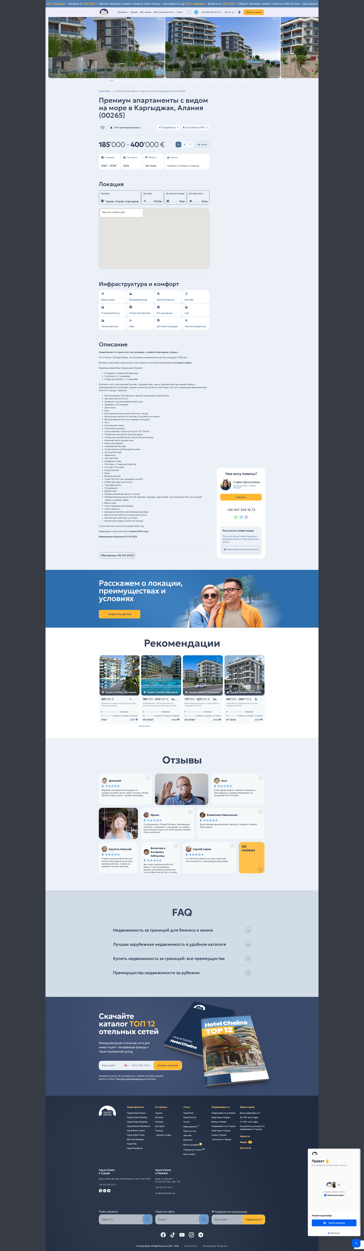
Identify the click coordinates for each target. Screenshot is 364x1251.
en (229, 12)
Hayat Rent (188, 1113)
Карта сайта (189, 1154)
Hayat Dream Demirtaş (137, 1117)
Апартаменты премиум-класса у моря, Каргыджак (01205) (242, 704)
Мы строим (145, 12)
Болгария (159, 1126)
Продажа (122, 12)
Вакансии (187, 1140)
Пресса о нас (189, 1131)
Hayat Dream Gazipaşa (137, 1122)
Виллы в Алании (219, 1122)
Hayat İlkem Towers (136, 1130)
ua (226, 12)
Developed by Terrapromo (215, 1246)
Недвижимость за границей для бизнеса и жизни (163, 930)
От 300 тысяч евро (249, 1122)
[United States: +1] (126, 1065)
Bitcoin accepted (191, 1145)
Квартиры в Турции (221, 1130)
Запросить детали (119, 614)
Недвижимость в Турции (223, 1126)
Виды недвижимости (250, 1113)
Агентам (187, 1135)
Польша (159, 1130)
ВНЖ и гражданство (163, 12)
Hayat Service (189, 1117)
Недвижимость (221, 1107)
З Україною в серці (192, 1150)
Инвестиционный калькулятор (242, 549)
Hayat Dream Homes (136, 1113)
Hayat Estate (104, 91)
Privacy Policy (191, 1246)
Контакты (245, 1148)
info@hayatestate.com (165, 1193)
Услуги (186, 1122)
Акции (245, 1142)
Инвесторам (247, 1107)
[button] (112, 80)
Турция (158, 1113)
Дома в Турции (219, 1135)
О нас (186, 1107)
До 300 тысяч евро (249, 1117)
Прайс (203, 144)
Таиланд (159, 1122)
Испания (159, 1117)
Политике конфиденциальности (131, 1079)
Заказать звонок (254, 12)
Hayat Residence (134, 1148)
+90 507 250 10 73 (210, 12)
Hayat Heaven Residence (138, 1126)
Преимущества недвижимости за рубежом (156, 972)
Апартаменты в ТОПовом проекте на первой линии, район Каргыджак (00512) (159, 704)
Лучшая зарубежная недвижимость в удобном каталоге (169, 944)
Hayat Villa (131, 1144)
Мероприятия (191, 1126)
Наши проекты (135, 1107)
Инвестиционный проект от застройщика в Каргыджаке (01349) (202, 704)
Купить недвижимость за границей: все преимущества (169, 958)
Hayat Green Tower (136, 1135)
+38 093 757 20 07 (164, 1187)
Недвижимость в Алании (223, 1113)
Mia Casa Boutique (135, 1139)
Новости (245, 1136)
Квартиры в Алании (221, 1117)
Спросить (241, 497)
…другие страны (163, 1135)
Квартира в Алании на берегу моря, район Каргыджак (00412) (118, 704)
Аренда (134, 12)
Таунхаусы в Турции (221, 1139)
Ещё (179, 12)
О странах (161, 1107)
